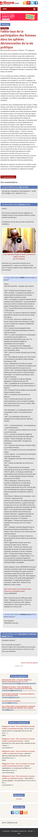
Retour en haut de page (28, 663)
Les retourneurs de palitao (11, 701)
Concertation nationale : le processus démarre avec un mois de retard (18, 695)
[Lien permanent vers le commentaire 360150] (1, 187)
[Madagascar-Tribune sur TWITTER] (17, 814)
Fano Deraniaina (13, 50)
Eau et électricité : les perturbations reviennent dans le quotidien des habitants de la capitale (18, 707)
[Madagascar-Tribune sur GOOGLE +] (21, 814)
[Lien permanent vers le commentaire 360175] (1, 634)
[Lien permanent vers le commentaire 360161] (1, 204)
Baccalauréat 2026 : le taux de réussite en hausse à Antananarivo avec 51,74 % (16, 680)
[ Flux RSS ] (19, 799)
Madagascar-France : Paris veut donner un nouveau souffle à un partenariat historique (17, 688)
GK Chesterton (20, 259)
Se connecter (6, 831)
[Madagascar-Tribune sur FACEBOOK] (12, 814)
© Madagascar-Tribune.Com (18, 831)
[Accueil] (9, 4)
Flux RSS (30, 831)
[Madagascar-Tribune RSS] (26, 814)
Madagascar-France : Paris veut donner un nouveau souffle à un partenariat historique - (18, 731)
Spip (19, 833)
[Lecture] (19, 240)
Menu (5, 9)
